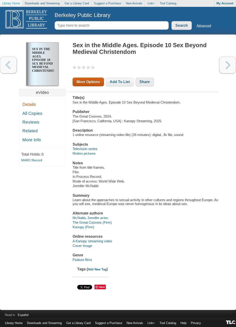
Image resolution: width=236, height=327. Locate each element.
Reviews (30, 122)
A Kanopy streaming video (92, 241)
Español (23, 315)
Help (183, 323)
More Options (88, 82)
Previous (8, 65)
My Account (224, 3)
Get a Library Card (77, 3)
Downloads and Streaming (42, 3)
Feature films (82, 260)
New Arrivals (134, 3)
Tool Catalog (168, 3)
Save (102, 287)
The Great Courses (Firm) (92, 222)
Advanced (204, 25)
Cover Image (82, 246)
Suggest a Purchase (107, 3)
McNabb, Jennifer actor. (91, 218)
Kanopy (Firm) (83, 227)
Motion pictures (84, 153)
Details (29, 104)
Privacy (196, 323)
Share (144, 82)
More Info (31, 139)
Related (30, 130)
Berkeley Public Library (82, 15)
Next (227, 65)
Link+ (151, 3)
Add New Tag (97, 269)
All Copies (32, 113)
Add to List (120, 82)
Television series (85, 149)
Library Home (11, 3)
